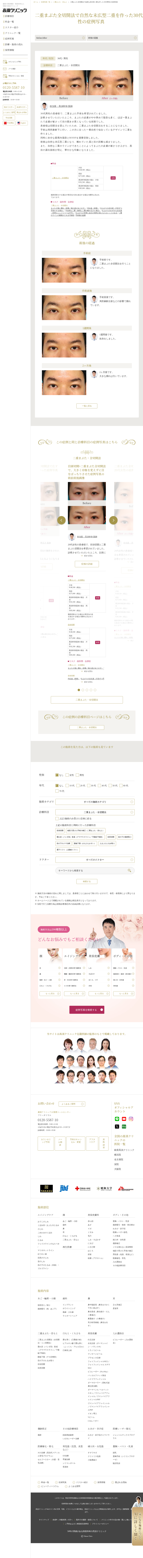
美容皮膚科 (93, 1214)
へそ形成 (116, 1236)
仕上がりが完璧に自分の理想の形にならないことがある (96, 213)
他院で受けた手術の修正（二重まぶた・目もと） (85, 831)
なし (61, 775)
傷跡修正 (116, 1243)
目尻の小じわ (43, 1258)
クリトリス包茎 (94, 1456)
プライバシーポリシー (100, 1524)
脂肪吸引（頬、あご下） (48, 1309)
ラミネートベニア (70, 1316)
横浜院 (117, 1155)
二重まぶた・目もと (60, 2)
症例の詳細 (86, 564)
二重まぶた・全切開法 (60, 178)
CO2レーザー (93, 1421)
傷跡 (39, 1435)
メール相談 (11, 69)
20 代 (82, 785)
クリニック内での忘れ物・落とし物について (118, 1520)
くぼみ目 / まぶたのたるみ (48, 1225)
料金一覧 (9, 21)
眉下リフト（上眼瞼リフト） (67, 850)
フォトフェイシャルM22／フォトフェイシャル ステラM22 (99, 1364)
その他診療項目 (119, 1265)
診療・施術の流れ (14, 44)
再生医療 (67, 1247)
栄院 (116, 1164)
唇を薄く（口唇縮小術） (73, 1340)
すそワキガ (92, 1453)
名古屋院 (118, 1159)
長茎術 (65, 1467)
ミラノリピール (94, 1350)
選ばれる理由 (22, 112)
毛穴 (89, 1236)
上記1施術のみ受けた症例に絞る (75, 818)
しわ (39, 1236)
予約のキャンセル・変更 (16, 76)
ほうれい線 (42, 1254)
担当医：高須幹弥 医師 (61, 106)
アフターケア (92, 1140)
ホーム (36, 2)
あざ (89, 1225)
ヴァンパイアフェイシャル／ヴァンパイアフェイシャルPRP (99, 1406)
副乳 (114, 1453)
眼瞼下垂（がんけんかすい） (85, 843)
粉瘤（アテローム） (96, 1258)
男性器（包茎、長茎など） (124, 1254)
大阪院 (117, 1169)
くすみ (90, 1232)
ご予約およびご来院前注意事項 (77, 1524)
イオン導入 (92, 1413)
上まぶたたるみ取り (107, 843)
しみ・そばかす (94, 1240)
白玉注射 (91, 1340)
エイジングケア (45, 1214)
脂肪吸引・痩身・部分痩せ (124, 1225)
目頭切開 (71, 625)
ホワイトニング (69, 1308)
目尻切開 (111, 837)
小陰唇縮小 (92, 1460)
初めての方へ (9, 107)
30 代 (93, 785)
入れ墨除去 (117, 1262)
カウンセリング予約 (14, 62)
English (23, 123)
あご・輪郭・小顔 (70, 1221)
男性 (82, 775)
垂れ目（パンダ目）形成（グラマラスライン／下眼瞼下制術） (80, 837)
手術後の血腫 (81, 215)
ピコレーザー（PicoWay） (98, 1372)
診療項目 (9, 16)
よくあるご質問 (68, 1104)
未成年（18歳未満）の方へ (63, 1520)
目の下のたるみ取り (46, 1360)
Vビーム (91, 1417)
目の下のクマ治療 (63, 843)
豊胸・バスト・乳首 (121, 1221)
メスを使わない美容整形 (123, 1247)
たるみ (40, 1240)
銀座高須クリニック (124, 1150)
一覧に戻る (87, 406)
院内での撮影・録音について (87, 1520)
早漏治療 (66, 1459)
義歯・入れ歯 (68, 1312)
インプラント (68, 1305)
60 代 (125, 785)
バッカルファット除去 (97, 1375)
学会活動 (9, 118)
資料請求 (104, 1143)
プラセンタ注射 (94, 1358)
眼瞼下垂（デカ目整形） (48, 1357)
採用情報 (9, 50)
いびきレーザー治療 (71, 1439)
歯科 (64, 1225)
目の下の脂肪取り (125, 837)
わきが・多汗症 (119, 1229)
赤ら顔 (90, 1221)
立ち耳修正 (117, 1305)
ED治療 (66, 1456)
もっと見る (50, 993)
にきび (90, 1243)
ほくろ (90, 1251)
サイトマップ (44, 1520)
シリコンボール (69, 1463)
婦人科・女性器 (119, 1240)
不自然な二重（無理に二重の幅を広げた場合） (83, 211)
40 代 (104, 785)
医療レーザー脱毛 (120, 1232)
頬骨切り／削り (44, 1305)
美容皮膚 (92, 1333)
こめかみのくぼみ (45, 1233)
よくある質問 (74, 1486)
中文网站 (10, 123)
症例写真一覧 (45, 2)
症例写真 (9, 38)
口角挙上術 (67, 1350)
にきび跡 (91, 1247)
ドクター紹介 (11, 27)
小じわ (40, 1229)
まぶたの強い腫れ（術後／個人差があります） (68, 208)
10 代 (71, 785)
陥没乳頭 (116, 1463)
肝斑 (89, 1254)
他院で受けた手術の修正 (123, 1251)
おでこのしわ (43, 1222)
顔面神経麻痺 (68, 1435)
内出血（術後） (93, 208)
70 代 (61, 791)
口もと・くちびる (70, 1236)
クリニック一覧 (13, 33)
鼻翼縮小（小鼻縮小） (97, 1319)
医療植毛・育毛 (119, 1258)
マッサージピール (95, 1354)
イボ (89, 1229)
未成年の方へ (22, 107)
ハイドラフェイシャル (97, 1379)
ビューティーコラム (50, 1486)
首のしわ (41, 1261)
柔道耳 (115, 1308)
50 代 (114, 785)
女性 (71, 775)
